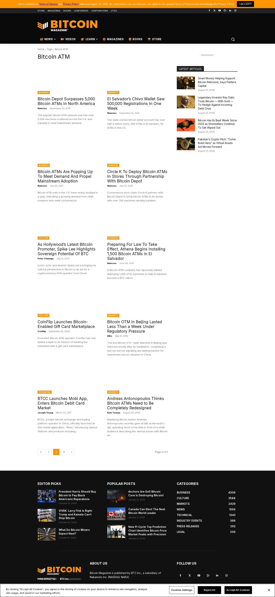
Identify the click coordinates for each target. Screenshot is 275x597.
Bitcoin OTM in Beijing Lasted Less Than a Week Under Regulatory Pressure (134, 327)
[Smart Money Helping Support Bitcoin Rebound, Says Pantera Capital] (186, 82)
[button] (232, 39)
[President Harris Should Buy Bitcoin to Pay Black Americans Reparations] (47, 496)
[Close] (269, 590)
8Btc (109, 336)
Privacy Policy (71, 4)
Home (41, 49)
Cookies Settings (181, 589)
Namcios (42, 108)
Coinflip (42, 331)
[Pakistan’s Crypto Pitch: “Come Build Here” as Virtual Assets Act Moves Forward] (186, 143)
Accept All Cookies (238, 589)
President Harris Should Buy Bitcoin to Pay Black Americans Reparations (77, 495)
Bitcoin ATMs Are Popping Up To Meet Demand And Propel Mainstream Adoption (65, 176)
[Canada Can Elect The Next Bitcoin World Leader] (116, 513)
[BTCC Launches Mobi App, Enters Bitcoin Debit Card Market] (68, 378)
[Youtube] (220, 11)
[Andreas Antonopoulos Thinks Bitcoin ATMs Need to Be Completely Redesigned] (137, 378)
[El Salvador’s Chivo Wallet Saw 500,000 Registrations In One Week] (137, 79)
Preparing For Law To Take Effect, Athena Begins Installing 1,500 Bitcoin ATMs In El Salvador (136, 251)
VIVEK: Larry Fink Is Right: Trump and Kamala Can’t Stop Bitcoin (75, 514)
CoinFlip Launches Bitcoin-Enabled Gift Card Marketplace (66, 324)
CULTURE (43, 238)
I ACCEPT (245, 3)
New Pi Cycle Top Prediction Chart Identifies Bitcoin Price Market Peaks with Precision (147, 530)
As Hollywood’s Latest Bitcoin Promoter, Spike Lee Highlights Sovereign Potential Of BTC (66, 249)
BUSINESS (44, 92)
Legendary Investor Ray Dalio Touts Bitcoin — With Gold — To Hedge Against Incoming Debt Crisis (216, 103)
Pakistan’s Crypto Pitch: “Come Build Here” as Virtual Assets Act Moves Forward (217, 143)
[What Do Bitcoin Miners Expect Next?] (47, 534)
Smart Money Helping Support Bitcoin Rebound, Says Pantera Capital (217, 82)
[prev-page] (41, 452)
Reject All (209, 589)
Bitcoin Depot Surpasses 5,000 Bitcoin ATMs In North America (66, 101)
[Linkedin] (230, 11)
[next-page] (71, 452)
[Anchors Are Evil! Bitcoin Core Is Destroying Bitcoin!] (116, 496)
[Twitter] (214, 11)
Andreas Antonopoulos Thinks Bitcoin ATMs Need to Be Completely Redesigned (135, 403)
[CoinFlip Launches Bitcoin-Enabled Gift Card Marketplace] (68, 302)
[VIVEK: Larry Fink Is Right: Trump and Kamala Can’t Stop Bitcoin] (47, 515)
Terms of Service (48, 4)
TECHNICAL (45, 392)
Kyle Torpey (113, 412)
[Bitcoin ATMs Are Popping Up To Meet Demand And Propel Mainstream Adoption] (68, 151)
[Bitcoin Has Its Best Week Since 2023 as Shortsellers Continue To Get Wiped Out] (186, 124)
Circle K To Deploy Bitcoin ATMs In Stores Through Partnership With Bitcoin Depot (137, 176)
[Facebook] (209, 11)
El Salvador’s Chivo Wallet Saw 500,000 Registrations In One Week (136, 104)
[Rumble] (225, 11)
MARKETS (113, 92)
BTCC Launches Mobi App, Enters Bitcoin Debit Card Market (63, 403)
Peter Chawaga (46, 258)
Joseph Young (45, 412)
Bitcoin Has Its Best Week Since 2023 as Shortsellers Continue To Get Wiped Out (217, 124)
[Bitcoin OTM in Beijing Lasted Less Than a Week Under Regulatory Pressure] (137, 302)
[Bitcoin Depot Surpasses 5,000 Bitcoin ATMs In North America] (68, 79)
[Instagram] (235, 11)
